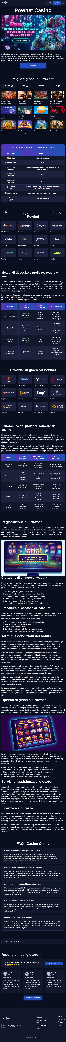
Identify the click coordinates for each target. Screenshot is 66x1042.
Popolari (7, 85)
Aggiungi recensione (54, 963)
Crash (40, 85)
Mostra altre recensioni (33, 997)
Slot (56, 85)
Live (23, 85)
